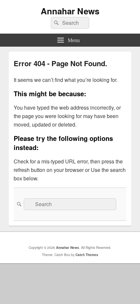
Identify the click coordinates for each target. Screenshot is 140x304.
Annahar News (70, 11)
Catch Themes (87, 254)
